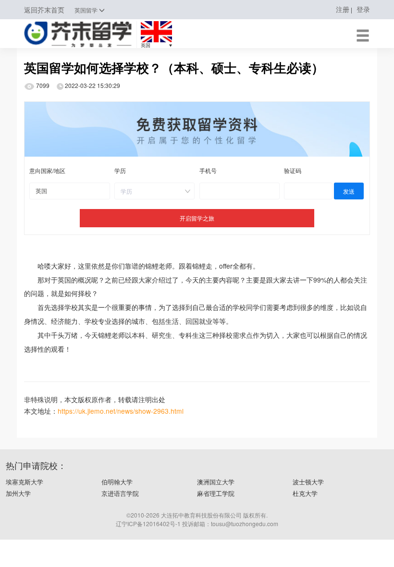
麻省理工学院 (215, 493)
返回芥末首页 (44, 9)
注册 (342, 9)
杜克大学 (305, 493)
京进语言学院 (120, 493)
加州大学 (18, 493)
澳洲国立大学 (215, 481)
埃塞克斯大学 (24, 481)
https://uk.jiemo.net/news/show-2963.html (121, 411)
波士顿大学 (308, 481)
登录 (363, 9)
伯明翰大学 (117, 481)
